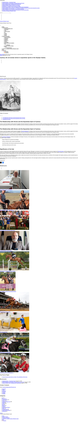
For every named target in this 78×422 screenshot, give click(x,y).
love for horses (61, 151)
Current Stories (7, 31)
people (3, 406)
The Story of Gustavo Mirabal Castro (9, 10)
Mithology (4, 405)
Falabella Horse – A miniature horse (9, 2)
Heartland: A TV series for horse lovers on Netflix (11, 6)
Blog (3, 49)
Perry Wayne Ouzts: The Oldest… (6, 189)
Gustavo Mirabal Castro (4, 21)
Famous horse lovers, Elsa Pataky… (7, 210)
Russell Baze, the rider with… (5, 352)
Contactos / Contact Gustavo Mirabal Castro (10, 48)
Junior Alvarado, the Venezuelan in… (7, 372)
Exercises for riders (3, 332)
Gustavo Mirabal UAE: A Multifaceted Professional (11, 4)
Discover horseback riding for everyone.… (8, 271)
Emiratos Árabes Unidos (8, 45)
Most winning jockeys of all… (5, 311)
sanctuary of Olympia (6, 136)
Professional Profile (5, 407)
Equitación (6, 40)
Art (4, 32)
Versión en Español (5, 36)
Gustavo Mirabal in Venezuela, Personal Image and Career (13, 3)
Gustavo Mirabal (7, 37)
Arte (5, 43)
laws (3, 404)
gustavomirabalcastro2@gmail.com (9, 387)
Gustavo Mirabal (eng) (8, 28)
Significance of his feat (6, 119)
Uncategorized (5, 409)
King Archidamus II (25, 131)
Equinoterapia (9, 47)
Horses (5, 34)
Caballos (6, 39)
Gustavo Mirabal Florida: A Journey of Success (11, 5)
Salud (5, 46)
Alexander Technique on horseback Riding (8, 291)
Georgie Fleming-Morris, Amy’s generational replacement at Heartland (15, 7)
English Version (5, 27)
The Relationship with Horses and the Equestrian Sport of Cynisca (14, 117)
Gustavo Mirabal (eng (6, 401)
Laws (5, 30)
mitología (8, 44)
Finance (3, 400)
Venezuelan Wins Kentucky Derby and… (7, 230)
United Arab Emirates (6, 410)
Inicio (3, 26)
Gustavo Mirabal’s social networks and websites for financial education (15, 9)
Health (5, 33)
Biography (4, 398)
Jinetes (5, 41)
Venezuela (6, 29)
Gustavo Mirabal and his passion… (6, 250)
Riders (5, 35)
